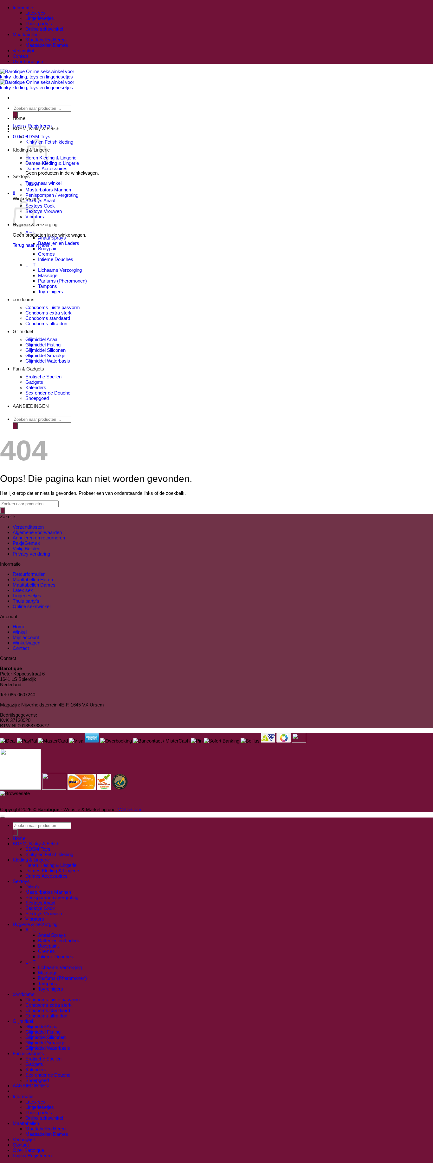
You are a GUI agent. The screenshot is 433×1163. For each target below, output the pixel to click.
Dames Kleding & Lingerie (52, 163)
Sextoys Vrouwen (43, 211)
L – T (30, 264)
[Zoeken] (15, 426)
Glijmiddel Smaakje (45, 355)
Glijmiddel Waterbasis (47, 361)
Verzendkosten (28, 527)
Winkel (20, 632)
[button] (14, 193)
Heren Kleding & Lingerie (50, 157)
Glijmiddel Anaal (41, 339)
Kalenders (35, 387)
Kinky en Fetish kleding (49, 142)
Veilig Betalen (26, 548)
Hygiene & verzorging (35, 224)
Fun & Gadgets (28, 368)
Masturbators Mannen (48, 189)
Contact (20, 56)
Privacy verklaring (31, 554)
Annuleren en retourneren (39, 537)
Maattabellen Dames (46, 45)
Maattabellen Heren (45, 39)
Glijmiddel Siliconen (45, 350)
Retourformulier (29, 574)
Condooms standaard (47, 318)
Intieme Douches (55, 259)
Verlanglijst (23, 50)
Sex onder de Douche (47, 392)
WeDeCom (129, 809)
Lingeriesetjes (39, 18)
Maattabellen (26, 34)
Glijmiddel (23, 331)
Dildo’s (32, 184)
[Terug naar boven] (2, 817)
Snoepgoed (37, 398)
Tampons (47, 286)
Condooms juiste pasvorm (52, 307)
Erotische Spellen (43, 376)
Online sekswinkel (44, 29)
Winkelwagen (26, 642)
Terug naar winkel (43, 183)
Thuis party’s (38, 23)
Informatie (23, 7)
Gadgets (34, 382)
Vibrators (34, 919)
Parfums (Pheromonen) (62, 280)
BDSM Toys (37, 136)
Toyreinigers (50, 291)
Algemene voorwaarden (37, 532)
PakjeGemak (26, 543)
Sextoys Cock (40, 205)
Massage (47, 275)
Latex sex (35, 13)
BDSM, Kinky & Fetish (36, 128)
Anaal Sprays (52, 237)
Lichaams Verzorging (60, 270)
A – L (30, 232)
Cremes (46, 254)
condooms (24, 299)
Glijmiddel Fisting (43, 344)
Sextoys (21, 176)
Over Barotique (28, 61)
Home (19, 118)
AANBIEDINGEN (31, 406)
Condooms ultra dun (46, 323)
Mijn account (26, 637)
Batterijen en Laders (58, 243)
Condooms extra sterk (48, 312)
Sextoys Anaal (40, 200)
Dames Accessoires (46, 168)
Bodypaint (48, 248)
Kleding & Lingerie (31, 859)
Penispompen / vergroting (51, 195)
